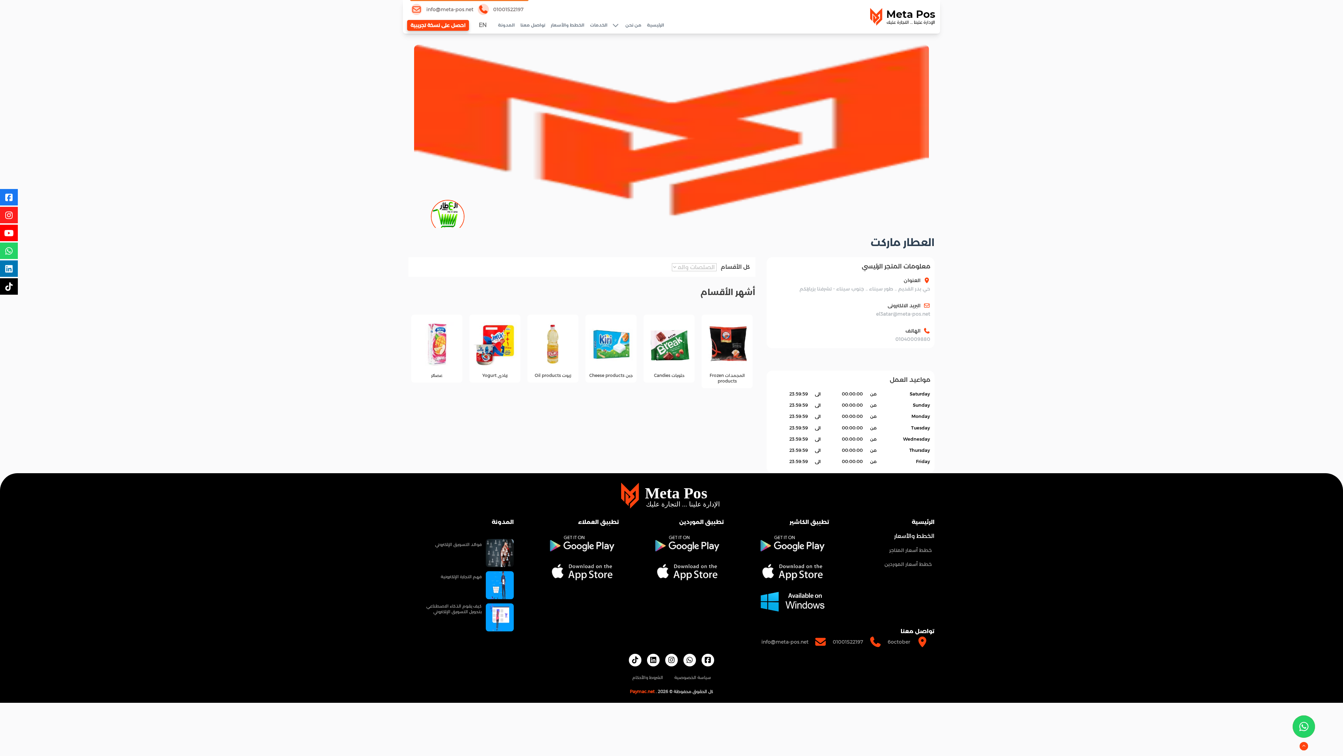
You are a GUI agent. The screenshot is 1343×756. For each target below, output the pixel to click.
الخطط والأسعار (567, 25)
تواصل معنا (532, 25)
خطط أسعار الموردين (908, 564)
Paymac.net (642, 691)
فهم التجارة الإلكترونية (461, 576)
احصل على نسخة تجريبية (438, 25)
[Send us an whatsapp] (1304, 726)
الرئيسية (655, 25)
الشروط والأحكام (647, 677)
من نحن (633, 25)
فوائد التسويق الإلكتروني (458, 544)
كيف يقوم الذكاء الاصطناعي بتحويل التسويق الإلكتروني (454, 608)
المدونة (506, 25)
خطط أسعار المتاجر (910, 550)
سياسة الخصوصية (692, 677)
